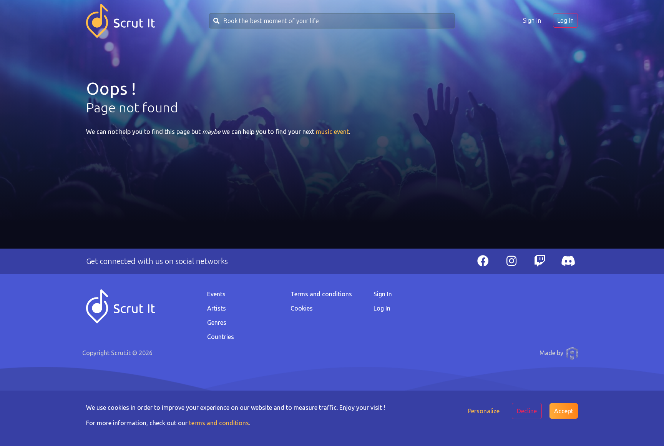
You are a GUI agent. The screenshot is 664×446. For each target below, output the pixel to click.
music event (332, 131)
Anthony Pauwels (572, 353)
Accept (563, 411)
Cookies (301, 308)
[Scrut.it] (120, 21)
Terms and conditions (321, 294)
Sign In (532, 20)
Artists (216, 308)
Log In (565, 20)
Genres (216, 322)
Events (216, 294)
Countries (220, 336)
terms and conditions (219, 422)
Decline (527, 411)
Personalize (484, 411)
